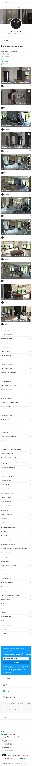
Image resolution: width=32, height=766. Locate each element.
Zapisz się (16, 662)
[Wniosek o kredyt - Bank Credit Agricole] (23, 758)
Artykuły (28, 703)
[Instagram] (15, 709)
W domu (3, 58)
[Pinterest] (21, 709)
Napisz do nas (7, 747)
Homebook (4, 727)
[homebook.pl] (9, 2)
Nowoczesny (4, 61)
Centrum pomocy (8, 750)
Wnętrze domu (5, 54)
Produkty (4, 703)
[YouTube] (9, 709)
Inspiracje (12, 703)
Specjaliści (20, 703)
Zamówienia (4, 722)
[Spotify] (28, 709)
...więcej (9, 672)
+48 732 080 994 (9, 734)
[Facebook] (3, 709)
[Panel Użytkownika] (25, 2)
